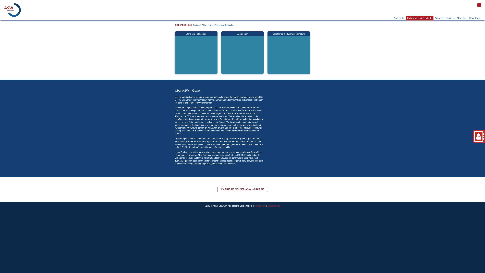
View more (196, 52)
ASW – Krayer (207, 25)
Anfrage (439, 17)
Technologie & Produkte (419, 17)
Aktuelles (461, 17)
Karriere (450, 17)
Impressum (260, 206)
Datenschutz (274, 206)
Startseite (399, 17)
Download (474, 17)
